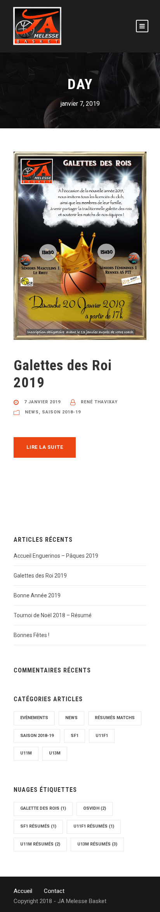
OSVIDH (94, 808)
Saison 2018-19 (61, 412)
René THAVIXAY (99, 401)
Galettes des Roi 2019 (40, 575)
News (32, 412)
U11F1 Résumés (93, 826)
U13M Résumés (97, 844)
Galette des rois (43, 808)
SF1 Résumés (38, 826)
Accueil (23, 890)
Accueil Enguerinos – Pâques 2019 (56, 556)
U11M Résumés (40, 844)
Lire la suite (44, 447)
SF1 (74, 735)
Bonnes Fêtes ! (31, 635)
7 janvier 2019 (42, 401)
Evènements (34, 717)
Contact (54, 890)
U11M (26, 753)
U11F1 (102, 735)
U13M (55, 753)
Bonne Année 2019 (37, 595)
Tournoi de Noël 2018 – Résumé (53, 615)
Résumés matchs (115, 717)
